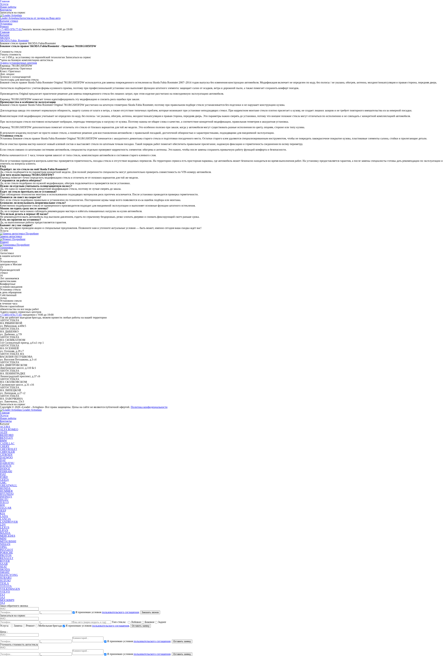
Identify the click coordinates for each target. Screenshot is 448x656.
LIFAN (4, 530)
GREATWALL (8, 485)
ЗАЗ (2, 597)
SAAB (4, 563)
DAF (3, 460)
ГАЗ (2, 594)
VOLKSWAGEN (10, 588)
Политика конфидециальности (149, 407)
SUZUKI (5, 580)
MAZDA (5, 532)
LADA (4, 516)
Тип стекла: (119, 621)
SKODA (5, 37)
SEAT (3, 566)
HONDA (5, 488)
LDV (3, 524)
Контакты (6, 9)
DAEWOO (6, 457)
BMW (3, 440)
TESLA (4, 583)
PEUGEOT (6, 549)
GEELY (4, 479)
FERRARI (6, 471)
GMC (3, 482)
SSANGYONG (9, 574)
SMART (5, 572)
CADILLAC (7, 443)
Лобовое (136, 621)
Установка (6, 23)
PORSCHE (6, 552)
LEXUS (4, 527)
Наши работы (8, 6)
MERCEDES (7, 535)
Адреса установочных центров (18, 62)
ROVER (5, 560)
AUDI (3, 432)
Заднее (161, 621)
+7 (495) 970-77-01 (11, 29)
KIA (2, 513)
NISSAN (5, 544)
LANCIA (5, 518)
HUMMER (6, 491)
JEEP (3, 510)
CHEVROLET (8, 449)
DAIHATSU (7, 463)
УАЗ (2, 602)
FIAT (3, 474)
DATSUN (5, 465)
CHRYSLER (7, 451)
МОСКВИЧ (7, 600)
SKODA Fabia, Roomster (14, 40)
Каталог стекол (9, 20)
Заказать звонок (150, 612)
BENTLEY (6, 437)
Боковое (149, 621)
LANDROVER (9, 521)
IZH (2, 504)
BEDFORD (6, 435)
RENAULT (6, 558)
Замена (18, 625)
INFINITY (6, 496)
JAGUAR (5, 507)
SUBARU (6, 577)
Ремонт (4, 26)
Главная (4, 32)
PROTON (6, 555)
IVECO (4, 502)
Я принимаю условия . (107, 612)
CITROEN (6, 454)
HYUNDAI (6, 493)
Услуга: (5, 625)
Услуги (4, 4)
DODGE (5, 468)
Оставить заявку (140, 626)
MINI (3, 538)
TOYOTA (6, 586)
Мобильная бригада (50, 625)
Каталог (5, 34)
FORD (4, 477)
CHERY (5, 446)
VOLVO (5, 591)
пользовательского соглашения (120, 612)
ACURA (5, 426)
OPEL (3, 546)
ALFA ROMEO (9, 429)
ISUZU (4, 499)
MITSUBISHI (8, 541)
